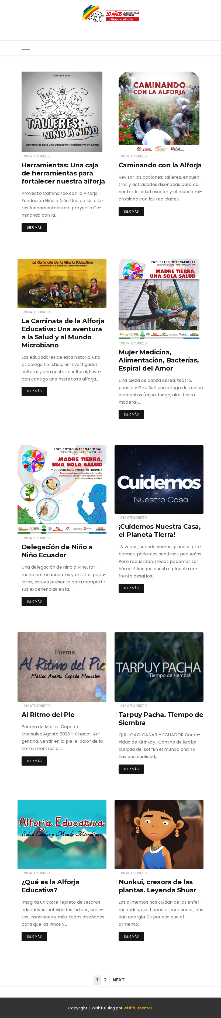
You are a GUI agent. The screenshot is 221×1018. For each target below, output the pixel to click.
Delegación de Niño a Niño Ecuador (57, 551)
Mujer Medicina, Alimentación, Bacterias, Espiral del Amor (159, 360)
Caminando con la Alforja (160, 165)
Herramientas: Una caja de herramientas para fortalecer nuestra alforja (63, 173)
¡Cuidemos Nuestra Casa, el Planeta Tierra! (160, 530)
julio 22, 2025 (89, 144)
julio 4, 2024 (187, 505)
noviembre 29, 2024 (84, 300)
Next (119, 979)
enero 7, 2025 (186, 144)
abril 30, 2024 (89, 694)
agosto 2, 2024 (88, 526)
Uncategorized (36, 156)
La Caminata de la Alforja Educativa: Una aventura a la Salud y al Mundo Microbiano (63, 333)
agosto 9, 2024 (184, 331)
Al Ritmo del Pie (48, 714)
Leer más (34, 227)
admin (39, 144)
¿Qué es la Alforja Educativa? (50, 886)
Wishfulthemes (138, 1008)
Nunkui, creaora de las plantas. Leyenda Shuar (157, 886)
